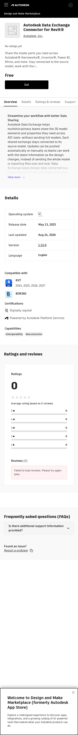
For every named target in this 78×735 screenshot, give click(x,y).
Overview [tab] (10, 102)
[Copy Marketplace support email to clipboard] (31, 550)
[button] (39, 528)
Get (26, 85)
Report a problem (16, 551)
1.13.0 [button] (42, 245)
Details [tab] (26, 102)
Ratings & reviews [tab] (47, 102)
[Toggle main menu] (6, 5)
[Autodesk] (20, 5)
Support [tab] (70, 102)
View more (14, 177)
